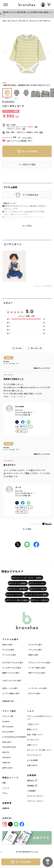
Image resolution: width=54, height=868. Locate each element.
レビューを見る (26, 137)
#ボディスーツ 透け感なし (18, 589)
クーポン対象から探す (37, 667)
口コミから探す (34, 693)
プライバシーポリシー (35, 801)
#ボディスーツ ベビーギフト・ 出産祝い (27, 577)
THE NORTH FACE (9, 747)
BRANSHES (26, 851)
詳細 (36, 127)
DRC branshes (7, 726)
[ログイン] (43, 4)
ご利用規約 (31, 790)
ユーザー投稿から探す (11, 693)
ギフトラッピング (34, 755)
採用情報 (30, 785)
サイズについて (33, 739)
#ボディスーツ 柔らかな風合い (17, 600)
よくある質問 (32, 760)
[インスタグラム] (4, 824)
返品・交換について (35, 734)
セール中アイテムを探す (11, 667)
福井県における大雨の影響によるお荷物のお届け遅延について (28, 13)
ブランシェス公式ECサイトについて (39, 717)
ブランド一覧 (7, 716)
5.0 (29, 311)
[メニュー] (5, 4)
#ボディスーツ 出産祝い (17, 583)
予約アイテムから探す (36, 673)
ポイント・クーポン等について (39, 750)
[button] (4, 52)
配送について (32, 729)
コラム (4, 793)
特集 (4, 782)
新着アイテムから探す (10, 673)
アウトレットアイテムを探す (39, 662)
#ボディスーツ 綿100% (40, 600)
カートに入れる (29, 151)
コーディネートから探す (37, 688)
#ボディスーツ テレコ (14, 594)
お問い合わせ (32, 765)
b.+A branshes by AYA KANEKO (14, 737)
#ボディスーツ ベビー (37, 583)
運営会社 (30, 780)
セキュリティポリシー (35, 796)
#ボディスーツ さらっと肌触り (36, 594)
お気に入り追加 (28, 164)
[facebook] (22, 824)
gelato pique (7, 767)
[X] (10, 824)
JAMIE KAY (6, 762)
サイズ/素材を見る (30, 195)
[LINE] (16, 824)
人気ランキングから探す (11, 680)
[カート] (49, 4)
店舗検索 (5, 808)
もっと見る (27, 529)
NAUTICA (5, 752)
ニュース (5, 788)
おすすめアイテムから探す (12, 662)
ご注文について (33, 724)
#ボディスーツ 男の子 (38, 589)
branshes (8, 101)
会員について (32, 745)
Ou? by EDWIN (8, 731)
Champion (6, 757)
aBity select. (7, 742)
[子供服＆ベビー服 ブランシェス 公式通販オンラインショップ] (27, 4)
